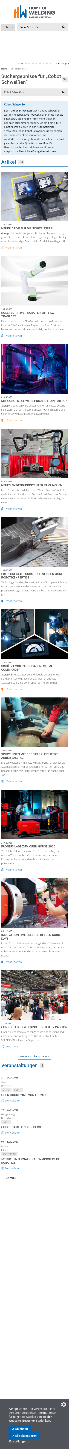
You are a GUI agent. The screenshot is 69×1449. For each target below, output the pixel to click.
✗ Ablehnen (20, 1429)
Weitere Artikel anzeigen (34, 1056)
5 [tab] (32, 63)
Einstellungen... (19, 1441)
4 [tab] (29, 63)
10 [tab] (50, 63)
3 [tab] (25, 63)
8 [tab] (43, 63)
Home (4, 68)
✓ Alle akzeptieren (24, 1436)
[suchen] (63, 27)
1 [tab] (18, 63)
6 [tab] (36, 63)
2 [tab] (22, 63)
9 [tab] (47, 63)
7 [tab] (40, 63)
